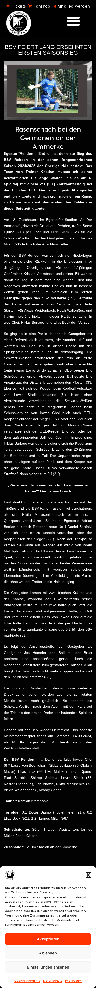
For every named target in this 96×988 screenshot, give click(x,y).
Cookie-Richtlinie (27, 980)
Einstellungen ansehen (48, 967)
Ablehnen (48, 953)
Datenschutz (52, 980)
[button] (88, 875)
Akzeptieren (48, 938)
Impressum (73, 980)
